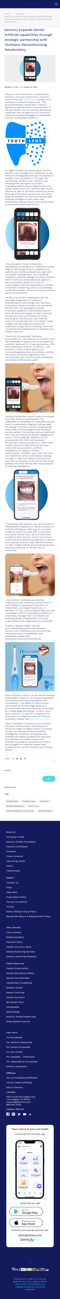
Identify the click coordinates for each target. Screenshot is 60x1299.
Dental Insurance (15, 997)
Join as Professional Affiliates (22, 1077)
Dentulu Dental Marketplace (21, 956)
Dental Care (29, 801)
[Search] (48, 779)
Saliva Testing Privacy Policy (21, 911)
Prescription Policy (16, 897)
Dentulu (8, 87)
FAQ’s (9, 887)
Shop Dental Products (18, 1021)
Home (7, 14)
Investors (11, 851)
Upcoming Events (15, 861)
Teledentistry (45, 811)
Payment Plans (14, 942)
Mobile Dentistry (15, 806)
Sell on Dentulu (14, 1087)
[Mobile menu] (56, 4)
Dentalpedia (12, 1007)
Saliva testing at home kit (19, 811)
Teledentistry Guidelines (19, 983)
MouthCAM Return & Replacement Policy (28, 916)
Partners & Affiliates (17, 846)
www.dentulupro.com (30, 1235)
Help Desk (11, 892)
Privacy (10, 906)
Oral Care (33, 806)
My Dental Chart (15, 1002)
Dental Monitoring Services (20, 951)
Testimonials (13, 870)
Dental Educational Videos (20, 973)
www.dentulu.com (40, 719)
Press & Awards (14, 856)
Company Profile (15, 837)
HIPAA (9, 866)
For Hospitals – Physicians (20, 1056)
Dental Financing (15, 992)
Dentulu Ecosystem (16, 1066)
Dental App (12, 801)
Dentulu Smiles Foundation (21, 841)
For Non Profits (14, 1052)
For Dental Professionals (19, 1042)
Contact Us (12, 882)
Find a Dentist (13, 932)
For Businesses (14, 1037)
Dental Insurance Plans (18, 947)
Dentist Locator (14, 987)
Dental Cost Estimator (18, 978)
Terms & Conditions (16, 902)
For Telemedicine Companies (22, 1061)
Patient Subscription (17, 968)
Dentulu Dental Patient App (21, 1016)
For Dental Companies (18, 1047)
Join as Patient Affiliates (19, 1082)
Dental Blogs (13, 1011)
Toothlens (20, 14)
